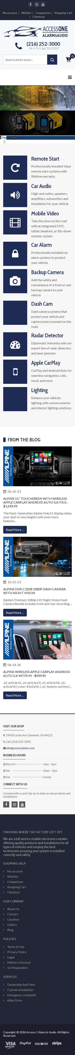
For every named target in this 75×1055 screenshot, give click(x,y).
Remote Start (45, 158)
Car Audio (41, 186)
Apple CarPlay (45, 362)
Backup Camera (47, 272)
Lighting (39, 390)
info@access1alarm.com (20, 748)
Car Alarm (41, 244)
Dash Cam (42, 303)
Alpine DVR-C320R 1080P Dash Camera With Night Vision (34, 591)
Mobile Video (45, 213)
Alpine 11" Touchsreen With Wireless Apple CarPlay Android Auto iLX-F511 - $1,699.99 (35, 502)
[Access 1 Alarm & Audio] (37, 31)
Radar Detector (47, 335)
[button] (7, 137)
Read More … (15, 530)
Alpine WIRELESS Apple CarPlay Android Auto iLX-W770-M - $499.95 (36, 673)
